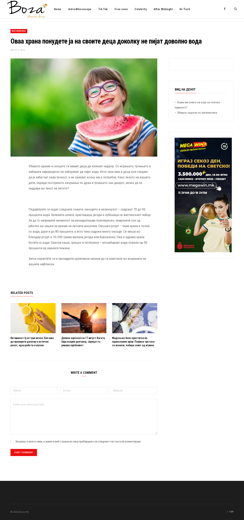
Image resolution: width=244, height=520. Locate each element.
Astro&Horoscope (80, 9)
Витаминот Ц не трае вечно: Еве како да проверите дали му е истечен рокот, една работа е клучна (32, 341)
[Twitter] (14, 187)
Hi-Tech (185, 9)
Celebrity (141, 9)
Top (231, 511)
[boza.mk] (27, 9)
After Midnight (163, 9)
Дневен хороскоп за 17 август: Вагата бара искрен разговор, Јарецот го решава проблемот (83, 341)
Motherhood (19, 31)
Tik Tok (103, 9)
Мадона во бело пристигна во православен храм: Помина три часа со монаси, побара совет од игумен (133, 341)
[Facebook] (14, 177)
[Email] (14, 207)
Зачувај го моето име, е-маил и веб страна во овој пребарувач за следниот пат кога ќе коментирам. (78, 441)
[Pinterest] (14, 197)
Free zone (121, 9)
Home (57, 9)
